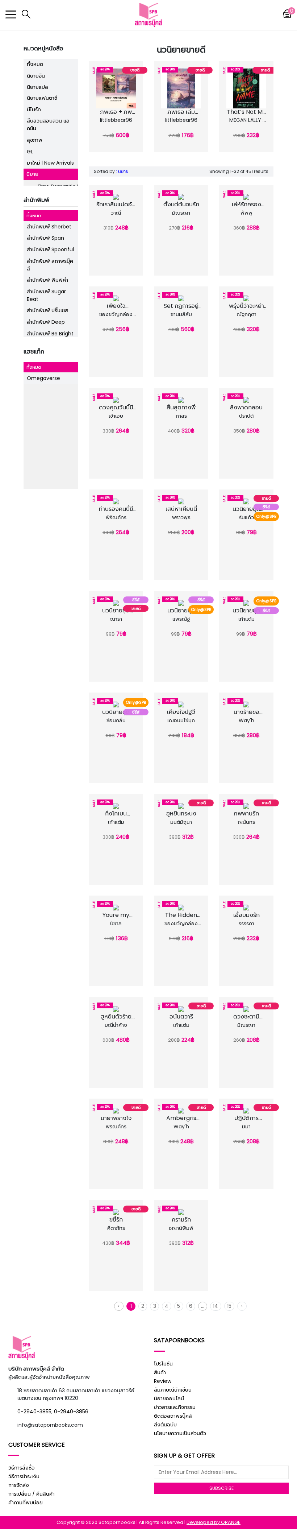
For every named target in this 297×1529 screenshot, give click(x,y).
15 (229, 1306)
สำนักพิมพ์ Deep (46, 322)
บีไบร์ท (34, 109)
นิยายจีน (36, 75)
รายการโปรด (118, 120)
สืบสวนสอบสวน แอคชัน (48, 124)
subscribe (221, 1488)
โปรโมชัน (163, 1363)
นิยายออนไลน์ (169, 1398)
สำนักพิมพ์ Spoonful (50, 249)
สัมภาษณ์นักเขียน (173, 1389)
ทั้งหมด (35, 64)
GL (30, 151)
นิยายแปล (37, 87)
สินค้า (160, 1372)
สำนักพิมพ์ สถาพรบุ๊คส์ (50, 264)
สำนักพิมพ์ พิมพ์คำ (47, 280)
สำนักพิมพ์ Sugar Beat (46, 295)
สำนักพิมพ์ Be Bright (50, 333)
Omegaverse (43, 378)
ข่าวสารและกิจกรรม (175, 1407)
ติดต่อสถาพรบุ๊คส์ (173, 1416)
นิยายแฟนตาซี (42, 98)
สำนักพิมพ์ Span (45, 237)
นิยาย (32, 174)
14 (215, 1306)
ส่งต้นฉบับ (165, 1424)
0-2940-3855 (34, 1411)
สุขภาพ (34, 140)
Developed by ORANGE (213, 1522)
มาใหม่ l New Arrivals (50, 162)
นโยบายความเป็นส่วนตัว (180, 1433)
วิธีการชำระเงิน (23, 1476)
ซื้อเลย (117, 128)
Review (162, 1381)
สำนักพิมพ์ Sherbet (49, 226)
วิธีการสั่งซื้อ (21, 1467)
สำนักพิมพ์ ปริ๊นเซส (47, 310)
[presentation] (93, 105)
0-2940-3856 (71, 1411)
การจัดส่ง (18, 1485)
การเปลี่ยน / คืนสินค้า (31, 1493)
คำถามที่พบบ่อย (25, 1502)
